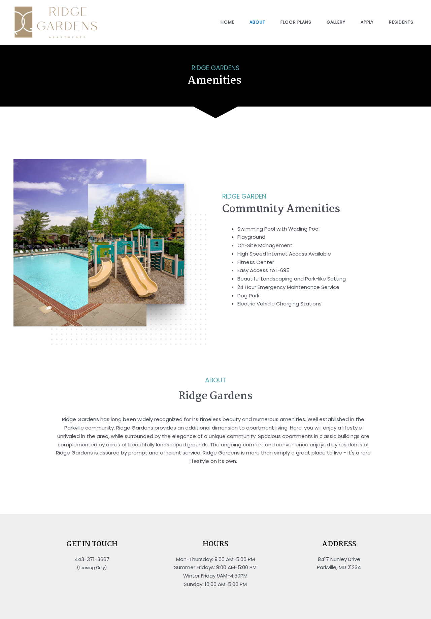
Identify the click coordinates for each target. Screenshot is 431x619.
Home (227, 22)
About (257, 22)
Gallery (336, 22)
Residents (401, 22)
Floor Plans (295, 22)
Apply (367, 22)
